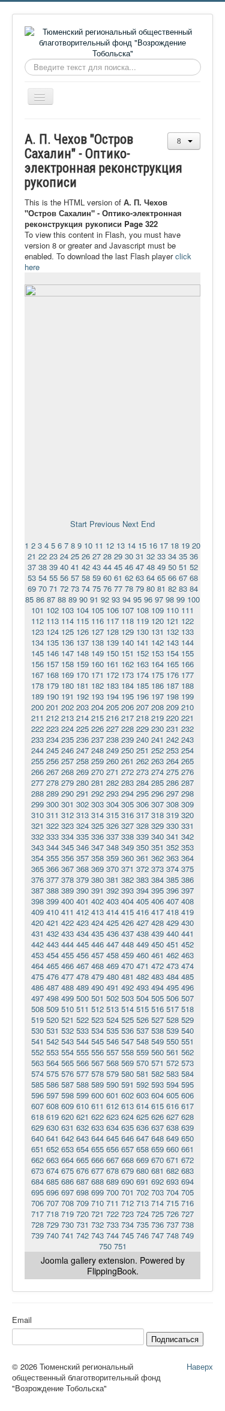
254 (187, 750)
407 (172, 901)
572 (172, 1062)
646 (127, 1138)
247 (82, 750)
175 (157, 674)
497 (37, 998)
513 (112, 1009)
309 (187, 804)
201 (52, 707)
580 (127, 1073)
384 (157, 879)
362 (157, 858)
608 (52, 1106)
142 (157, 642)
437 (127, 933)
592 (142, 1084)
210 (187, 707)
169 (67, 674)
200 (37, 707)
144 (187, 642)
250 (127, 750)
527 (157, 1019)
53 (32, 577)
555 (82, 1052)
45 (118, 567)
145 (37, 653)
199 (187, 696)
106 (112, 610)
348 (112, 847)
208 (157, 707)
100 (193, 599)
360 (127, 858)
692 (157, 1181)
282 (112, 782)
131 (157, 631)
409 (37, 912)
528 (172, 1019)
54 (42, 577)
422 (67, 922)
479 (97, 976)
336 (97, 836)
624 (127, 1116)
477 (67, 976)
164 (157, 664)
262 (142, 761)
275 (172, 771)
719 (67, 1213)
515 (142, 1009)
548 (142, 1041)
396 (172, 890)
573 (187, 1062)
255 (37, 761)
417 (157, 912)
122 (187, 620)
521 (67, 1019)
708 (67, 1203)
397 (187, 890)
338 (127, 836)
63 (140, 577)
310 (37, 814)
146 (52, 653)
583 (172, 1073)
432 (52, 933)
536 (127, 1030)
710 (97, 1203)
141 (142, 642)
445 (82, 944)
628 (187, 1116)
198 (172, 696)
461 (157, 955)
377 (52, 879)
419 (187, 912)
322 (52, 825)
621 (82, 1116)
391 (97, 890)
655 (97, 1149)
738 (187, 1224)
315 (112, 814)
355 (52, 858)
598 (67, 1095)
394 (142, 890)
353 (187, 847)
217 (127, 717)
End (148, 523)
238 (112, 739)
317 (142, 814)
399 (52, 901)
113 (52, 620)
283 (127, 782)
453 (37, 955)
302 (82, 804)
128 (112, 631)
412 (82, 912)
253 (172, 750)
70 (42, 588)
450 (157, 944)
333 (52, 836)
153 (157, 653)
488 (67, 987)
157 (52, 664)
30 (129, 556)
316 (127, 814)
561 (172, 1052)
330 (172, 825)
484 (172, 976)
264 (172, 761)
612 (112, 1106)
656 (112, 1149)
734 (127, 1224)
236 (82, 739)
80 (150, 588)
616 (172, 1106)
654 (82, 1149)
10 (88, 545)
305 (127, 804)
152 (142, 653)
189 (37, 696)
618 (37, 1116)
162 (127, 664)
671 (172, 1159)
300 (52, 804)
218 (142, 717)
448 (127, 944)
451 (172, 944)
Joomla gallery (68, 1260)
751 (120, 1246)
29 (118, 556)
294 (127, 793)
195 (127, 696)
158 (67, 664)
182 (97, 685)
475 (37, 976)
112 (37, 620)
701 (127, 1192)
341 (172, 836)
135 (52, 642)
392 (112, 890)
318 (157, 814)
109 (157, 610)
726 (172, 1213)
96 (148, 599)
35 (183, 556)
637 (157, 1127)
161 (112, 664)
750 (105, 1246)
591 (127, 1084)
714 (157, 1203)
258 (82, 761)
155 (187, 653)
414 (112, 912)
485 (187, 976)
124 (52, 631)
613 (127, 1106)
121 (172, 620)
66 (172, 577)
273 (142, 771)
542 (52, 1041)
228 (127, 728)
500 (82, 998)
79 (140, 588)
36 (194, 556)
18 (174, 545)
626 (157, 1116)
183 (112, 685)
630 (52, 1127)
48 (150, 567)
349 (127, 847)
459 (127, 955)
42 (86, 567)
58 (86, 577)
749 (187, 1235)
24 (64, 556)
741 (67, 1235)
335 (82, 836)
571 (157, 1062)
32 (150, 556)
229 (142, 728)
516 (157, 1009)
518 (187, 1009)
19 (185, 545)
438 (142, 933)
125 (67, 631)
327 (127, 825)
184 (127, 685)
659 (157, 1149)
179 (52, 685)
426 (127, 922)
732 (97, 1224)
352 (172, 847)
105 (97, 610)
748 (172, 1235)
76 (107, 588)
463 (187, 955)
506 (172, 998)
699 (97, 1192)
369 (97, 868)
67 (183, 577)
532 (67, 1030)
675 (67, 1170)
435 (97, 933)
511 (82, 1009)
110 (172, 610)
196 (142, 696)
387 (37, 890)
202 (67, 707)
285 (157, 782)
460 (142, 955)
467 (82, 965)
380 (97, 879)
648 (157, 1138)
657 (127, 1149)
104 (82, 610)
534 (97, 1030)
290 (67, 793)
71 (53, 588)
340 (157, 836)
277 (37, 782)
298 (187, 793)
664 (67, 1159)
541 (37, 1041)
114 (67, 620)
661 (187, 1149)
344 (52, 847)
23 (53, 556)
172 (112, 674)
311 (52, 814)
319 (172, 814)
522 (82, 1019)
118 (127, 620)
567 (97, 1062)
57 (75, 577)
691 (142, 1181)
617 (187, 1106)
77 (118, 588)
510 (67, 1009)
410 (52, 912)
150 (112, 653)
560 (157, 1052)
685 (52, 1181)
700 (112, 1192)
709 (82, 1203)
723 (127, 1213)
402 (97, 901)
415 (127, 912)
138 (97, 642)
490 (97, 987)
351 (157, 847)
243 (187, 739)
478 (82, 976)
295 (142, 793)
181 (82, 685)
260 (112, 761)
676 (82, 1170)
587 (67, 1084)
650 (187, 1138)
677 (97, 1170)
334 (67, 836)
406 (157, 901)
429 (172, 922)
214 (82, 717)
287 (187, 782)
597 (52, 1095)
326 (112, 825)
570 (142, 1062)
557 (112, 1052)
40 (64, 567)
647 (142, 1138)
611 (97, 1106)
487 (52, 987)
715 (172, 1203)
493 (142, 987)
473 (172, 965)
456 (82, 955)
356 (67, 858)
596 (37, 1095)
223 (52, 728)
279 (67, 782)
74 (86, 588)
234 (52, 739)
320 (187, 814)
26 (86, 556)
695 (37, 1192)
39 (53, 567)
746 (142, 1235)
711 (112, 1203)
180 (67, 685)
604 (157, 1095)
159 (82, 664)
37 (32, 567)
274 (157, 771)
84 (194, 588)
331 (187, 825)
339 (142, 836)
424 (97, 922)
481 (127, 976)
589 (97, 1084)
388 (52, 890)
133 (187, 631)
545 (97, 1041)
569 (127, 1062)
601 (112, 1095)
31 (140, 556)
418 (172, 912)
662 (37, 1159)
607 (37, 1106)
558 (127, 1052)
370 (112, 868)
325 (97, 825)
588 (82, 1084)
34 (172, 556)
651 (37, 1149)
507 (187, 998)
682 (172, 1170)
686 (67, 1181)
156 (37, 664)
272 (127, 771)
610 (82, 1106)
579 (112, 1073)
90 (83, 599)
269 (82, 771)
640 (37, 1138)
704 (172, 1192)
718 (52, 1213)
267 (52, 771)
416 (142, 912)
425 (112, 922)
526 (142, 1019)
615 (157, 1106)
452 (187, 944)
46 (129, 567)
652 (52, 1149)
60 (107, 577)
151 (127, 653)
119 (142, 620)
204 (97, 707)
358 (97, 858)
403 (112, 901)
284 (142, 782)
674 (52, 1170)
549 (157, 1041)
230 (157, 728)
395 (157, 890)
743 (97, 1235)
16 (153, 545)
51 (183, 567)
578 (97, 1073)
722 (112, 1213)
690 (127, 1181)
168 (52, 674)
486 (37, 987)
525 (127, 1019)
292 (97, 793)
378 (67, 879)
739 (37, 1235)
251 (142, 750)
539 (172, 1030)
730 (67, 1224)
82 (172, 588)
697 (67, 1192)
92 (105, 599)
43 (96, 567)
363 (172, 858)
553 (52, 1052)
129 (127, 631)
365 (37, 868)
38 (42, 567)
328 (142, 825)
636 (142, 1127)
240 (142, 739)
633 (97, 1127)
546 (112, 1041)
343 (37, 847)
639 (187, 1127)
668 (127, 1159)
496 (187, 987)
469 (112, 965)
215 (97, 717)
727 (187, 1213)
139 (112, 642)
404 (127, 901)
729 (52, 1224)
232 (187, 728)
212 (52, 717)
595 (187, 1084)
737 (172, 1224)
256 (52, 761)
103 (67, 610)
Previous (104, 523)
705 (187, 1192)
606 (187, 1095)
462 (172, 955)
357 (82, 858)
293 (112, 793)
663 (52, 1159)
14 (131, 545)
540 (187, 1030)
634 (112, 1127)
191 (67, 696)
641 (52, 1138)
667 (112, 1159)
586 (52, 1084)
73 (75, 588)
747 (157, 1235)
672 (187, 1159)
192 (82, 696)
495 (172, 987)
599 (82, 1095)
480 (112, 976)
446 (97, 944)
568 (112, 1062)
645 (112, 1138)
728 (37, 1224)
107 (127, 610)
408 (187, 901)
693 (172, 1181)
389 (67, 890)
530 (37, 1030)
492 (127, 987)
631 (67, 1127)
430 (187, 922)
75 (96, 588)
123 (37, 631)
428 (157, 922)
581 (142, 1073)
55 (53, 577)
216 (112, 717)
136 (67, 642)
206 (127, 707)
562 (187, 1052)
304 (112, 804)
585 (37, 1084)
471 (142, 965)
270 (97, 771)
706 (37, 1203)
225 (82, 728)
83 (183, 588)
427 (142, 922)
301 (67, 804)
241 (157, 739)
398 (37, 901)
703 (157, 1192)
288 (37, 793)
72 (64, 588)
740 (52, 1235)
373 (157, 868)
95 (137, 599)
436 (112, 933)
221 (187, 717)
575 (52, 1073)
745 (127, 1235)
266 (37, 771)
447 (112, 944)
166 (187, 664)
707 (52, 1203)
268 (67, 771)
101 (37, 610)
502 (112, 998)
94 (126, 599)
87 (51, 599)
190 (52, 696)
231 (172, 728)
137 (82, 642)
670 (157, 1159)
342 (187, 836)
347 (97, 847)
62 (129, 577)
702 (142, 1192)
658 (142, 1149)
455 (67, 955)
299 (37, 804)
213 (67, 717)
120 (157, 620)
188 (187, 685)
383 (142, 879)
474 (187, 965)
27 (96, 556)
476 (52, 976)
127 (97, 631)
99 (180, 599)
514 (127, 1009)
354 (37, 858)
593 (157, 1084)
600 (97, 1095)
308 (172, 804)
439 (157, 933)
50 (172, 567)
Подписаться (175, 1339)
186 (157, 685)
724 (142, 1213)
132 (172, 631)
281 (97, 782)
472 (157, 965)
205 (112, 707)
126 (82, 631)
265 (187, 761)
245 (52, 750)
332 (37, 836)
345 (67, 847)
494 (157, 987)
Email (22, 1320)
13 (120, 545)
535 (112, 1030)
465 (52, 965)
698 (82, 1192)
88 (62, 599)
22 (42, 556)
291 (82, 793)
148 (82, 653)
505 (157, 998)
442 (37, 944)
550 (172, 1041)
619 (52, 1116)
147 (67, 653)
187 (172, 685)
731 (82, 1224)
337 (112, 836)
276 (187, 771)
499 (67, 998)
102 (52, 610)
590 (112, 1084)
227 (112, 728)
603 (142, 1095)
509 (52, 1009)
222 (37, 728)
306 (142, 804)
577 (82, 1073)
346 (82, 847)
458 (112, 955)
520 (52, 1019)
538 (157, 1030)
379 (82, 879)
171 (97, 674)
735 (142, 1224)
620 (67, 1116)
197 (157, 696)
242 (172, 739)
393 (127, 890)
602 (127, 1095)
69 (32, 588)
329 (157, 825)
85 (29, 599)
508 (37, 1009)
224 (67, 728)
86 (40, 599)
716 (187, 1203)
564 (52, 1062)
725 (157, 1213)
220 (172, 717)
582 (157, 1073)
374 (172, 868)
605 (172, 1095)
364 (187, 858)
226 (97, 728)
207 (142, 707)
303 (97, 804)
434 (82, 933)
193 (97, 696)
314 (97, 814)
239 (127, 739)
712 (127, 1203)
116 (97, 620)
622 (97, 1116)
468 (97, 965)
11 (99, 545)
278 (52, 782)
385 (172, 879)
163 (142, 664)
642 (67, 1138)
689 (112, 1181)
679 (127, 1170)
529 (187, 1019)
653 (67, 1149)
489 (82, 987)
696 (52, 1192)
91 (94, 599)
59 (96, 577)
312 (67, 814)
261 (127, 761)
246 (67, 750)
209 (172, 707)
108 (142, 610)
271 (112, 771)
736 (157, 1224)
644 (97, 1138)
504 (142, 998)
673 (37, 1170)
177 (187, 674)
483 (157, 976)
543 (67, 1041)
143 (172, 642)
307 (157, 804)
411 (67, 912)
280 (82, 782)
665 (82, 1159)
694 (187, 1181)
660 (172, 1149)
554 (67, 1052)
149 (97, 653)
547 (127, 1041)
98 (170, 599)
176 (172, 674)
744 (112, 1235)
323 (67, 825)
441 (187, 933)
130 (142, 631)
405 (142, 901)
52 (194, 567)
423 (82, 922)
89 (72, 599)
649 (172, 1138)
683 (187, 1170)
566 (82, 1062)
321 (37, 825)
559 (142, 1052)
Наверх (200, 1366)
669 (142, 1159)
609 (67, 1106)
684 (37, 1181)
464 (37, 965)
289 (52, 793)
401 (82, 901)
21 (32, 556)
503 (127, 998)
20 (196, 545)
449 (142, 944)
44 (107, 567)
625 (142, 1116)
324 (82, 825)
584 (187, 1073)
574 (37, 1073)
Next (130, 523)
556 (97, 1052)
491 (112, 987)
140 (127, 642)
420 (37, 922)
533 (82, 1030)
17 (164, 545)
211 (37, 717)
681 (157, 1170)
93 (116, 599)
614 (142, 1106)
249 (112, 750)
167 (37, 674)
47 (140, 567)
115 (82, 620)
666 (97, 1159)
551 (187, 1041)
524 (112, 1019)
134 (37, 642)
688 (97, 1181)
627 (172, 1116)
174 (142, 674)
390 (82, 890)
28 (107, 556)
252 (157, 750)
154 (172, 653)
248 (97, 750)
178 (37, 685)
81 (161, 588)
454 (52, 955)
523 (97, 1019)
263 (157, 761)
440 (172, 933)
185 (142, 685)
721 (97, 1213)
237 (97, 739)
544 (82, 1041)
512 (97, 1009)
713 (142, 1203)
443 (52, 944)
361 (142, 858)
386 (187, 879)
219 (157, 717)
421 (52, 922)
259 (97, 761)
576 (67, 1073)
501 (97, 998)
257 (67, 761)
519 (37, 1019)
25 (75, 556)
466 (67, 965)
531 (52, 1030)
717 (37, 1213)
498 (52, 998)
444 (67, 944)
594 (172, 1084)
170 (82, 674)
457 (97, 955)
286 (172, 782)
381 (112, 879)
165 (172, 664)
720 (82, 1213)
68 (194, 577)
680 (142, 1170)
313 (82, 814)
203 (82, 707)
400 (67, 901)
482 (142, 976)
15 (142, 545)
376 (37, 879)
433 (67, 933)
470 (127, 965)
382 (127, 879)
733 (112, 1224)
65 (161, 577)
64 (150, 577)
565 (67, 1062)
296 (157, 793)
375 (187, 868)
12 (110, 545)
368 (82, 868)
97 (159, 599)
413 (97, 912)
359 (112, 858)
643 (82, 1138)
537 (142, 1030)
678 (112, 1170)
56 (64, 577)
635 (127, 1127)
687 (82, 1181)
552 (37, 1052)
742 (82, 1235)
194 (112, 696)
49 (161, 567)
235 (67, 739)
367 (67, 868)
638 (172, 1127)
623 (112, 1116)
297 (172, 793)
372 (142, 868)
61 (118, 577)
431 (37, 933)
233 (37, 739)
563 (37, 1062)
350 (142, 847)
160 (97, 664)
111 (187, 610)
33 (161, 556)
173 (127, 674)
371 (127, 868)
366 (52, 868)
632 (82, 1127)
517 (172, 1009)
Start (78, 523)
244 (37, 750)
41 (75, 567)
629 (37, 1127)
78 (129, 588)
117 (112, 620)
